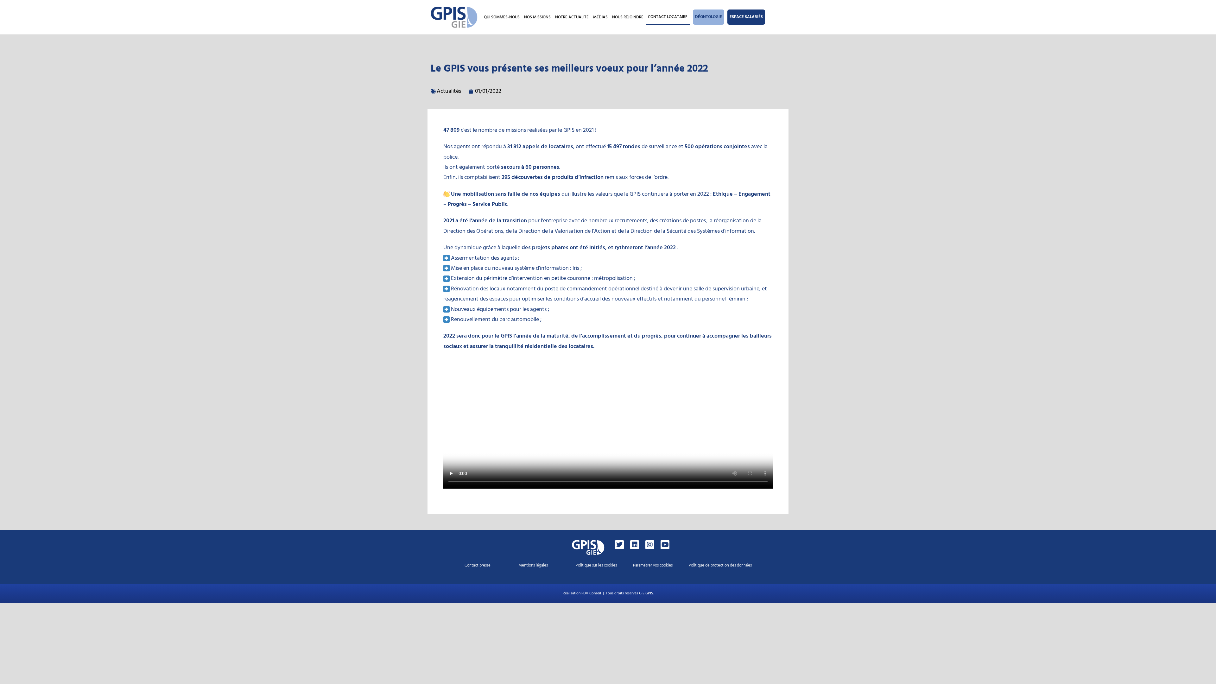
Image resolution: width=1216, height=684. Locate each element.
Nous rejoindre (627, 17)
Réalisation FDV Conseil (582, 593)
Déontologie (708, 16)
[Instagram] (649, 544)
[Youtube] (665, 544)
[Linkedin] (634, 544)
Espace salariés (746, 16)
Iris (576, 268)
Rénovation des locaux (478, 288)
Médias (600, 17)
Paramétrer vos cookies (653, 565)
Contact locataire (667, 16)
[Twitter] (619, 544)
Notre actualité (572, 17)
